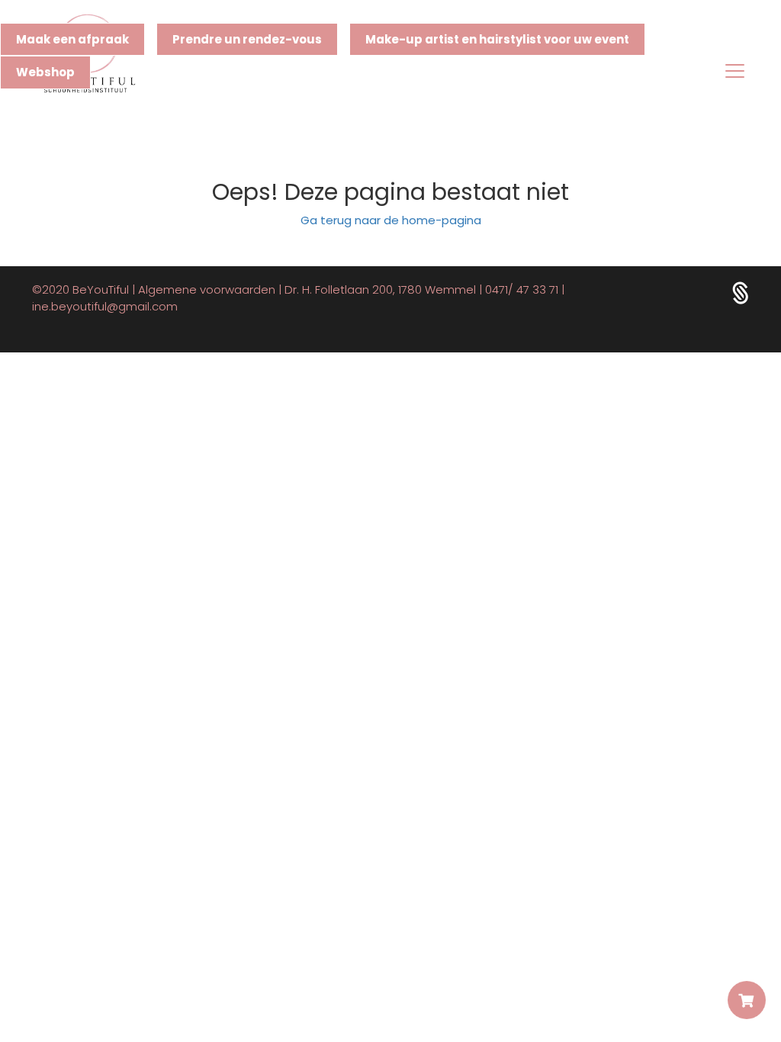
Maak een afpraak (72, 39)
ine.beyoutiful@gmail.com (105, 306)
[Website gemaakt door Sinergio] (740, 293)
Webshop (45, 72)
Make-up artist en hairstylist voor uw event (497, 39)
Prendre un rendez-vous (247, 39)
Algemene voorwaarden (206, 289)
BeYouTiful (100, 289)
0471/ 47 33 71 (521, 289)
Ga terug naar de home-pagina (391, 220)
